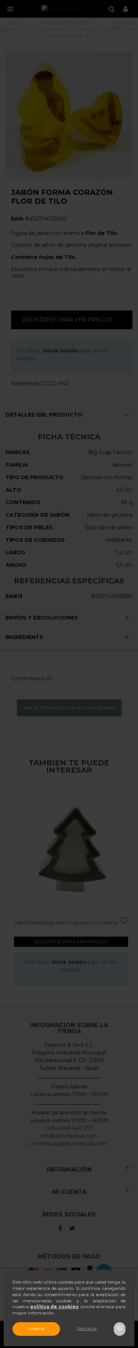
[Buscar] (111, 9)
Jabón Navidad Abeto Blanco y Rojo (78, 923)
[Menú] (10, 9)
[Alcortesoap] (60, 9)
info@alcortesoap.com (69, 1136)
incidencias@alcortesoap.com (69, 1143)
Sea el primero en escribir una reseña (69, 707)
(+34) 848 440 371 (69, 1128)
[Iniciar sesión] (125, 9)
